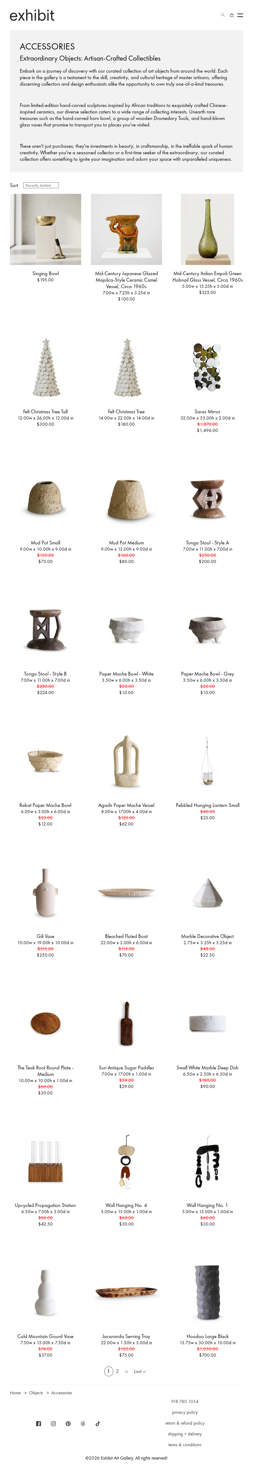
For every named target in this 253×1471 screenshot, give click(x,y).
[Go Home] (32, 15)
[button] (223, 15)
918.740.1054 (185, 1401)
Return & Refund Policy (185, 1423)
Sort (14, 185)
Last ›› (140, 1371)
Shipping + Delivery (185, 1434)
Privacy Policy (185, 1412)
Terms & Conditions (184, 1445)
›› (126, 1371)
